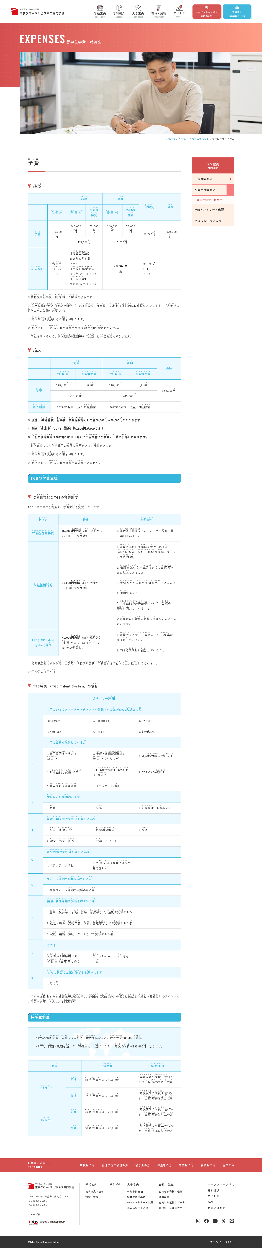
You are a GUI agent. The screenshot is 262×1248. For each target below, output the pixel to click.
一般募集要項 (203, 179)
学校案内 (100, 14)
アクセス (179, 14)
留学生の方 (142, 1165)
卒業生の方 (186, 1165)
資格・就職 (158, 14)
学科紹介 (119, 14)
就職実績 (164, 1197)
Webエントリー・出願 (209, 209)
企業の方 (228, 1165)
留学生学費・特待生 (209, 200)
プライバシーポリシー (222, 1242)
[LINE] (232, 1221)
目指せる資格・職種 (170, 1191)
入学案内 (138, 14)
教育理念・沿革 (94, 1191)
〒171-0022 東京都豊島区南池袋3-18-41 (49, 1196)
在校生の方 (208, 1165)
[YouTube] (215, 1221)
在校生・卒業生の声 (170, 1207)
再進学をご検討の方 (115, 1165)
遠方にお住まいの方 (207, 220)
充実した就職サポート (172, 1202)
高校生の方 (87, 1165)
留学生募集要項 (204, 190)
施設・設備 (92, 1197)
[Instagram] (198, 1221)
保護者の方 (164, 1165)
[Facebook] (206, 1221)
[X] (223, 1221)
